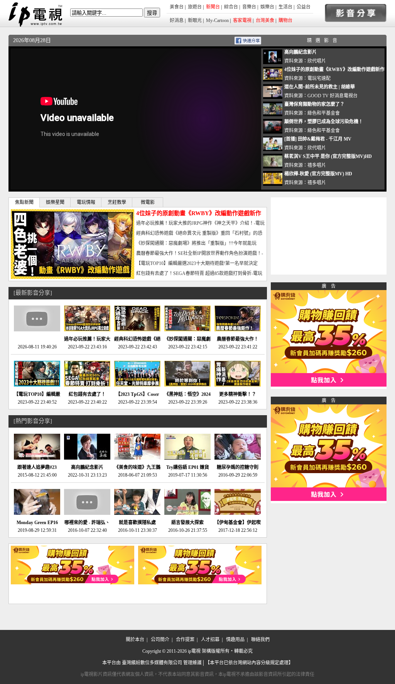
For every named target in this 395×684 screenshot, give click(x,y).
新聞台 (213, 7)
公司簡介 (160, 639)
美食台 (177, 7)
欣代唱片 (316, 61)
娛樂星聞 (55, 202)
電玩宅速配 (319, 78)
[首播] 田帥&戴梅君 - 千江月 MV (317, 139)
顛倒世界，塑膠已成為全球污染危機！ (323, 121)
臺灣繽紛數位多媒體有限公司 (152, 662)
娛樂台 (267, 7)
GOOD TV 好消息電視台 (332, 95)
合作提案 (185, 639)
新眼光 (195, 20)
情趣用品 (235, 639)
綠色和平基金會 (323, 113)
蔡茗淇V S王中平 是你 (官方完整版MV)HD (328, 156)
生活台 (285, 7)
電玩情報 (86, 202)
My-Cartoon (217, 20)
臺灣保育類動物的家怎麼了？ (314, 104)
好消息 (177, 20)
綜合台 (231, 7)
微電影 (148, 202)
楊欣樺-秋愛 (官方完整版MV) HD (318, 174)
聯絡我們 (260, 639)
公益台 (304, 7)
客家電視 (242, 20)
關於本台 (135, 639)
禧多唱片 (316, 165)
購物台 (285, 20)
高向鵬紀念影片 (300, 52)
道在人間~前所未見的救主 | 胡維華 (319, 87)
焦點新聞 (24, 202)
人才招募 (210, 639)
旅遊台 (195, 7)
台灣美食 (265, 20)
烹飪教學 (117, 202)
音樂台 (249, 7)
